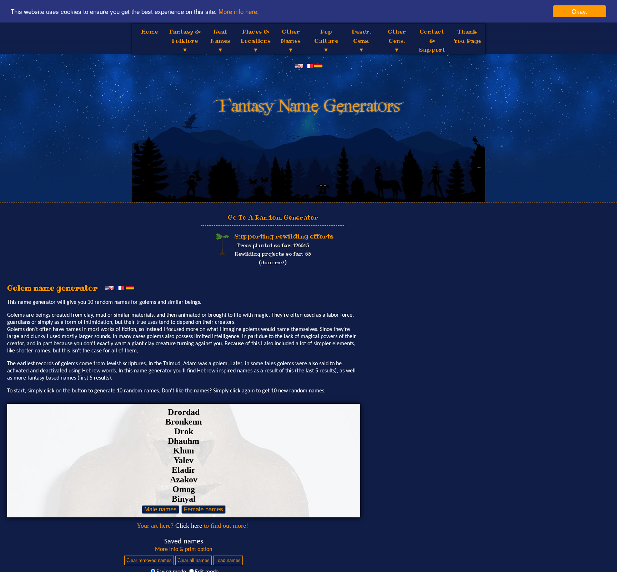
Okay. (579, 11)
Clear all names (193, 560)
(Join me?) (273, 262)
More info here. (239, 11)
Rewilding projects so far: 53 (273, 253)
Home (149, 31)
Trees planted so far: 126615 (273, 245)
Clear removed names (149, 560)
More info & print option (183, 549)
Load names (228, 560)
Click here (188, 525)
